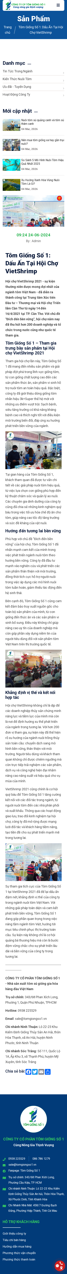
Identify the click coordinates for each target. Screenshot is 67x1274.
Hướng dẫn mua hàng (17, 1246)
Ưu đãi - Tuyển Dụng (17, 87)
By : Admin (33, 241)
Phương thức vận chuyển (19, 1253)
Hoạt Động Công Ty (16, 94)
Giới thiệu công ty (14, 1233)
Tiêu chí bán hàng (14, 1240)
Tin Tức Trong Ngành (18, 71)
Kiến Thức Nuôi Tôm (17, 79)
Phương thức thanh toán (19, 1259)
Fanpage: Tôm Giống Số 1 (24, 1170)
